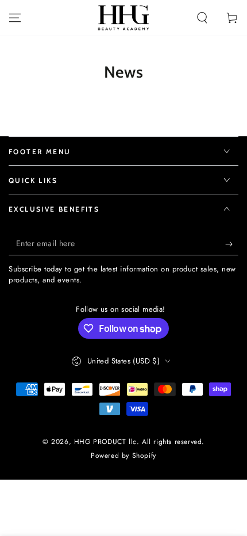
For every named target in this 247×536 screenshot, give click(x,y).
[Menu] (15, 18)
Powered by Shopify (123, 456)
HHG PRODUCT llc (105, 442)
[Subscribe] (231, 243)
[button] (202, 18)
